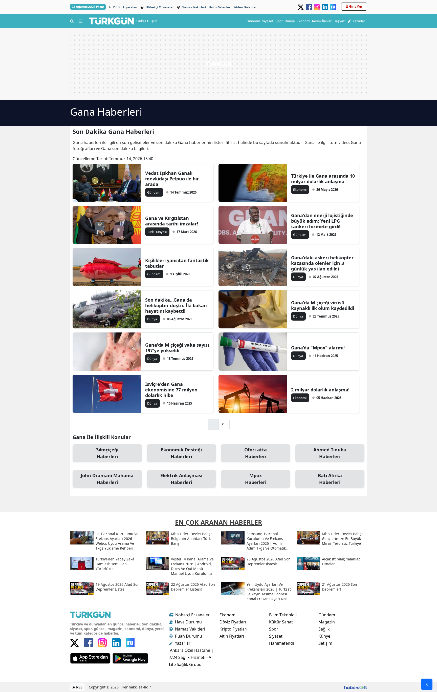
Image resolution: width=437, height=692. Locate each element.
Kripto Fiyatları (233, 629)
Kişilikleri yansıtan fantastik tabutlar (177, 263)
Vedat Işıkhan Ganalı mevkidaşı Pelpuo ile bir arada (172, 178)
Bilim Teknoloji (283, 615)
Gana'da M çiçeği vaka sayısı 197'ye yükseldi (177, 347)
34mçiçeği (107, 453)
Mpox (255, 478)
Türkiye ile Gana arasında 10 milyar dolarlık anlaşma (323, 178)
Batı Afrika (330, 478)
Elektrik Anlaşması (181, 478)
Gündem (326, 615)
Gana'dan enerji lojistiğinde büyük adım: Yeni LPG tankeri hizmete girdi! (322, 221)
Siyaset (275, 636)
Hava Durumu (188, 622)
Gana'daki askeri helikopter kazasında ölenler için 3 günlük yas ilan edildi (322, 263)
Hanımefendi (281, 643)
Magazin (326, 622)
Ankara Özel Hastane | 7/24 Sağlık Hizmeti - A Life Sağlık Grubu (191, 657)
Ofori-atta (255, 453)
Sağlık (324, 629)
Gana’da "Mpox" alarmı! (318, 347)
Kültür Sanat (281, 622)
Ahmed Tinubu (329, 453)
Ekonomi (228, 615)
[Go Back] (426, 684)
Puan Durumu (188, 636)
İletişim (325, 643)
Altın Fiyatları (232, 636)
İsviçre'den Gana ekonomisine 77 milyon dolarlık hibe (171, 389)
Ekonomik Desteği (181, 453)
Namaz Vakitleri (194, 7)
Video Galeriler (245, 7)
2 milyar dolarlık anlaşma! (320, 389)
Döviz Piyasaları (125, 7)
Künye (324, 636)
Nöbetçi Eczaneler (160, 7)
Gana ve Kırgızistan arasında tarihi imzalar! (171, 220)
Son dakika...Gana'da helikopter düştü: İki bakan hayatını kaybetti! (176, 305)
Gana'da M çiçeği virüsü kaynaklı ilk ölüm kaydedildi (322, 305)
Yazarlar (182, 643)
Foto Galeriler (219, 7)
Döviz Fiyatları (233, 622)
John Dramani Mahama (107, 478)
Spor (273, 629)
